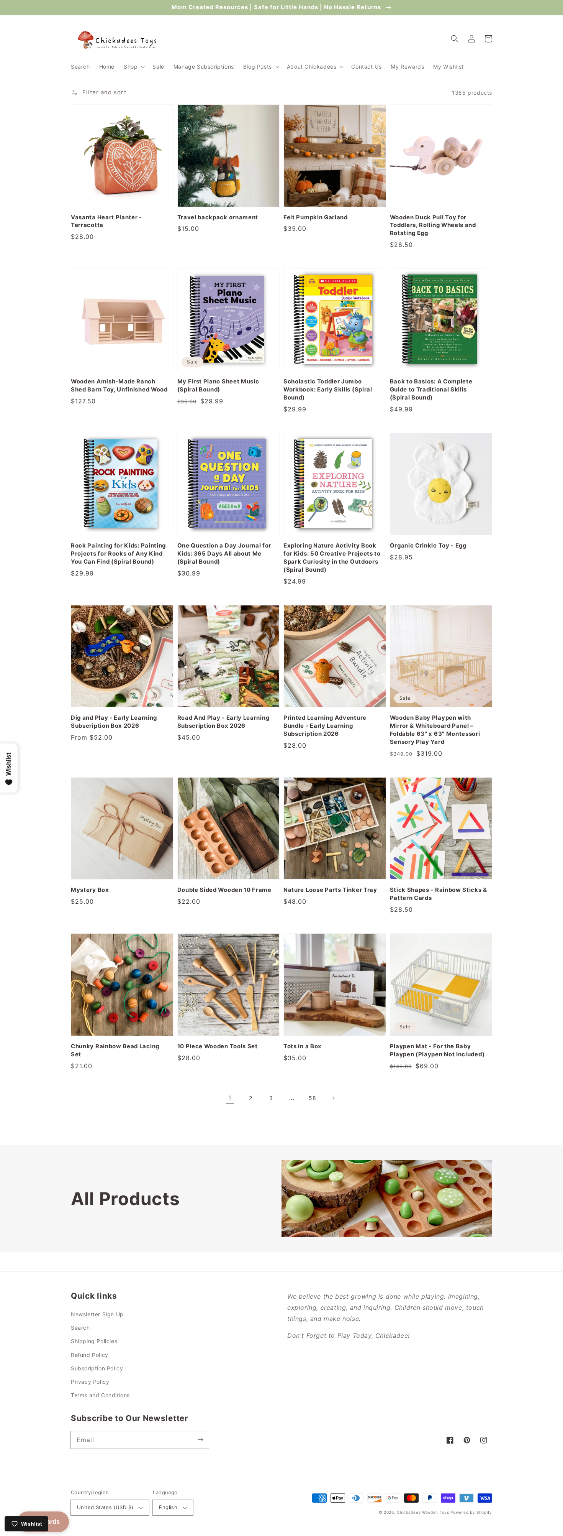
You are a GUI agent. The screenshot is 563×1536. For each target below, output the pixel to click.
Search (80, 1327)
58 (312, 1098)
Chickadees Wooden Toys (423, 1512)
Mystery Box (90, 889)
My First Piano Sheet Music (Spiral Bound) (218, 385)
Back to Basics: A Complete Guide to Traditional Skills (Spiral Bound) (431, 389)
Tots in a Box (302, 1046)
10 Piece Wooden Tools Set (217, 1046)
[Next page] (333, 1098)
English (168, 1507)
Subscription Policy (97, 1368)
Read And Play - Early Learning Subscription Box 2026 (223, 721)
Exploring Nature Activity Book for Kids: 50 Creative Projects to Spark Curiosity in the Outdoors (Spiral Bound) (332, 557)
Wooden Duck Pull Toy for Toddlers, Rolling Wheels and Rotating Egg (433, 225)
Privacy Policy (90, 1381)
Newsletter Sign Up (97, 1314)
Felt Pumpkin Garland (315, 217)
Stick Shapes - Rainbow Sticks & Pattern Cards (438, 893)
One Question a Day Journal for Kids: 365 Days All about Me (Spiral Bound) (224, 553)
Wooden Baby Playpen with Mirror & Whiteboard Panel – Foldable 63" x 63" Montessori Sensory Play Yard (435, 729)
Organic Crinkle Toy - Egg (428, 545)
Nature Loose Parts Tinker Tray (330, 889)
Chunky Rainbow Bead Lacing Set (115, 1050)
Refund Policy (89, 1355)
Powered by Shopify (471, 1512)
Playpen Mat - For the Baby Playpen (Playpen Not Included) (437, 1050)
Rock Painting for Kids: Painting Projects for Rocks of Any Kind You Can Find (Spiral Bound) (118, 553)
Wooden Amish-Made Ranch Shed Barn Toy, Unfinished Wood (119, 385)
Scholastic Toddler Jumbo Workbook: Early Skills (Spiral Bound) (327, 389)
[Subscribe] (200, 1439)
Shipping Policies (94, 1341)
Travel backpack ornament (218, 217)
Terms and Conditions (100, 1395)
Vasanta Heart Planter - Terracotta (106, 221)
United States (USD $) (105, 1507)
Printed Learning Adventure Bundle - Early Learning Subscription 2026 (325, 725)
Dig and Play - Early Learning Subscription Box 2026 (114, 721)
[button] (133, 67)
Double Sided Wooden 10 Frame (224, 889)
